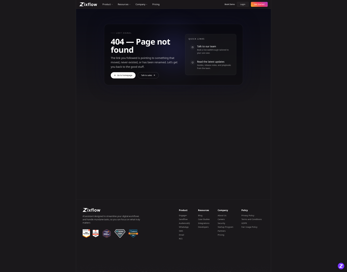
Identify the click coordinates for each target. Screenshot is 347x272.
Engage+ (183, 215)
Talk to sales (146, 75)
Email (181, 234)
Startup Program (225, 227)
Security (221, 223)
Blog (200, 215)
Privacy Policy (247, 215)
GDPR (244, 223)
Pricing (156, 4)
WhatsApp (184, 227)
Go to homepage (124, 75)
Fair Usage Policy (249, 227)
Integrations (203, 223)
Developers (203, 227)
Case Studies (204, 219)
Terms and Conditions (251, 219)
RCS (180, 238)
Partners (222, 230)
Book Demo (230, 4)
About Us (222, 215)
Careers (221, 219)
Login (242, 4)
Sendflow (183, 219)
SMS (181, 230)
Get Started (259, 4)
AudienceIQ (184, 223)
